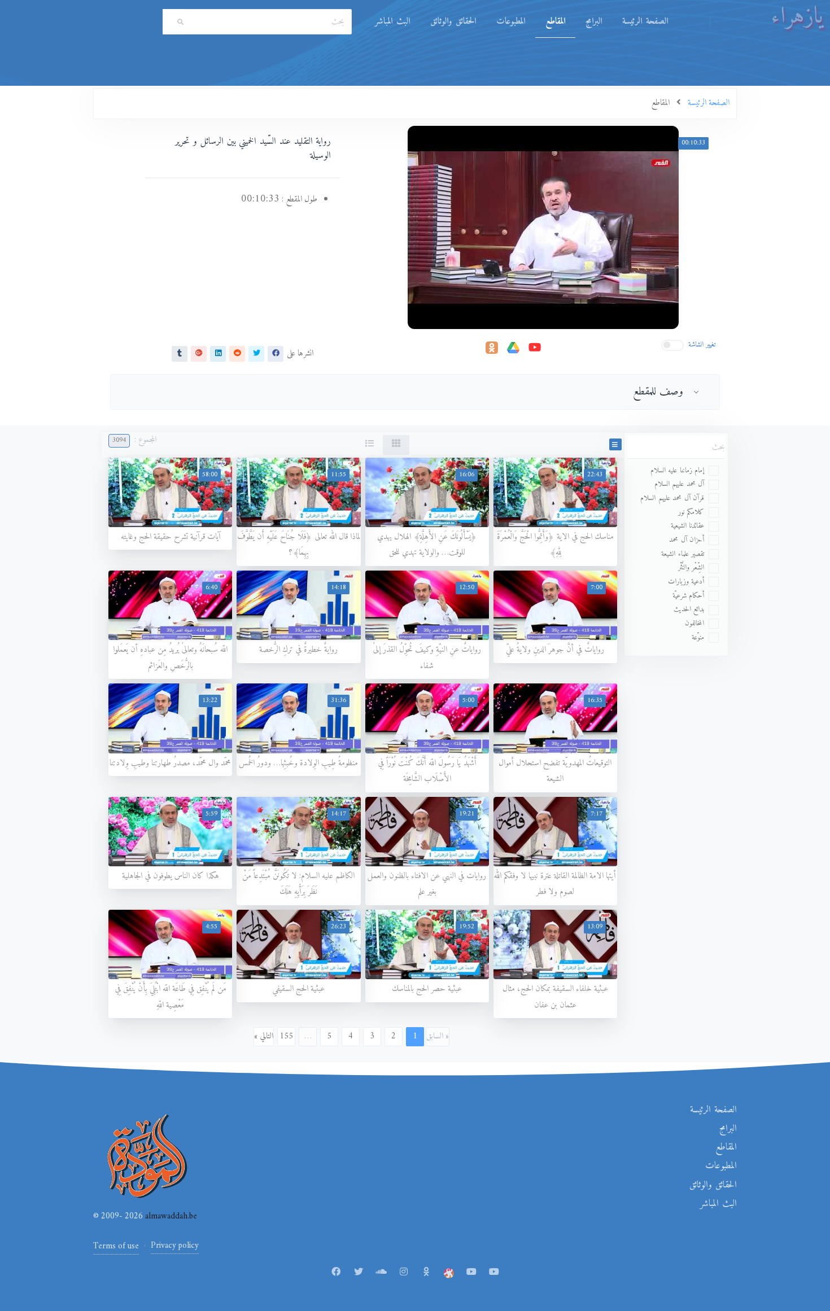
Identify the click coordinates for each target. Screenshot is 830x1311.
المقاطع (555, 21)
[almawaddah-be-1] (471, 1273)
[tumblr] (179, 354)
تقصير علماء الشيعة (682, 553)
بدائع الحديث (689, 609)
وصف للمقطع (658, 391)
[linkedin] (218, 354)
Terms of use (116, 1246)
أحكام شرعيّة (688, 595)
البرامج (594, 21)
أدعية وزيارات (686, 581)
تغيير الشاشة (702, 344)
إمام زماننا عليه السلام (677, 470)
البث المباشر (392, 21)
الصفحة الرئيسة (645, 21)
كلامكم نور (691, 512)
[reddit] (237, 354)
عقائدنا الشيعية (688, 525)
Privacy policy (175, 1245)
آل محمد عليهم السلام (679, 483)
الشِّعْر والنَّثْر (691, 567)
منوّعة (698, 637)
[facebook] (275, 354)
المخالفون (694, 623)
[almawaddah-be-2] (494, 1273)
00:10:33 (693, 143)
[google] (199, 354)
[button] (615, 444)
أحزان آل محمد (686, 539)
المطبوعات (510, 21)
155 (286, 1036)
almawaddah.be (170, 1216)
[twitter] (256, 354)
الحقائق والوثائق (453, 21)
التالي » (263, 1036)
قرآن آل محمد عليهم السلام (672, 498)
